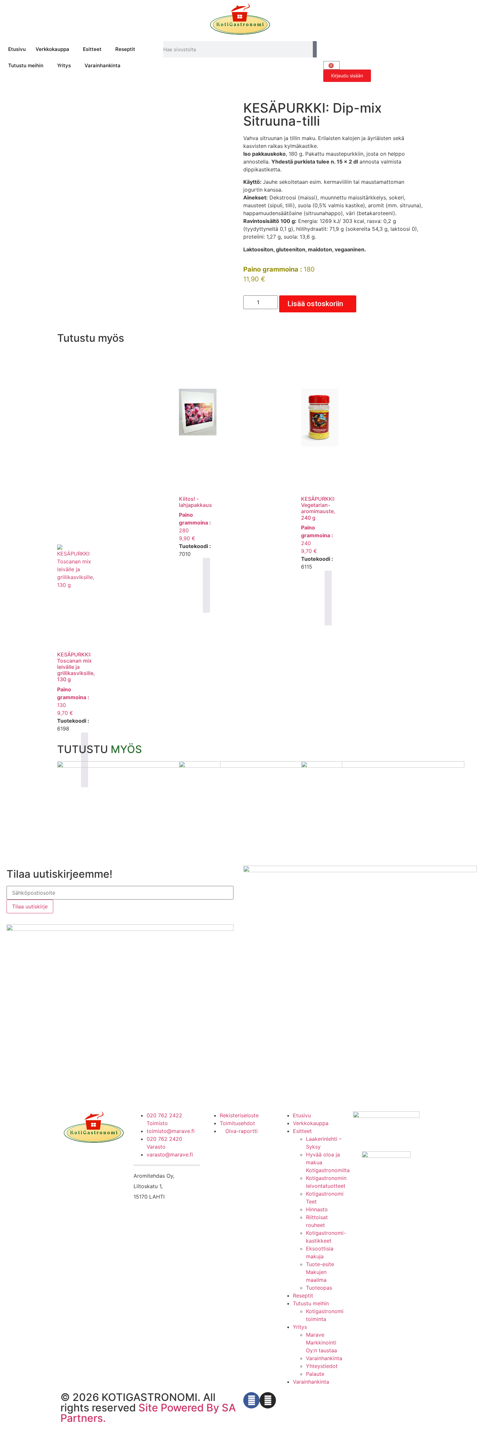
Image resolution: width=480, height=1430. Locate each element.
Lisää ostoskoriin (315, 304)
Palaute (315, 1374)
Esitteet (92, 49)
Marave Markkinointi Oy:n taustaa (321, 1342)
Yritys (64, 65)
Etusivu (17, 49)
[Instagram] (268, 1400)
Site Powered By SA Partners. (148, 1412)
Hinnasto (317, 1209)
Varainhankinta (102, 65)
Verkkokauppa (52, 49)
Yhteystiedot (322, 1366)
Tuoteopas (319, 1287)
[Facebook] (251, 1400)
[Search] (315, 49)
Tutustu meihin (25, 65)
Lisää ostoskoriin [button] (206, 585)
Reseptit (125, 49)
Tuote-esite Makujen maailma (320, 1272)
